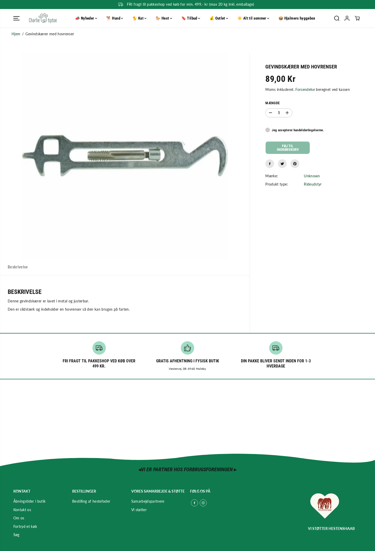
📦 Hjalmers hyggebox (296, 18)
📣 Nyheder (85, 18)
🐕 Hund (113, 18)
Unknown (312, 176)
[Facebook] (269, 163)
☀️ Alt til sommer (252, 18)
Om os (18, 518)
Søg (16, 534)
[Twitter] (282, 163)
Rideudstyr (313, 184)
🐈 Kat (138, 18)
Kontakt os (22, 510)
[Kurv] (357, 18)
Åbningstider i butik (29, 501)
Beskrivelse (18, 267)
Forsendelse (305, 89)
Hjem (16, 34)
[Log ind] (347, 18)
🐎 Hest (163, 18)
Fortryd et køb (25, 526)
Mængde (272, 103)
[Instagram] (203, 502)
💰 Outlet (217, 18)
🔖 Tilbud (189, 18)
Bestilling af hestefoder (91, 501)
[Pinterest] (294, 163)
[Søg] (336, 18)
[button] (16, 18)
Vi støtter (139, 510)
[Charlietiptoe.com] (43, 18)
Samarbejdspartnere (147, 501)
